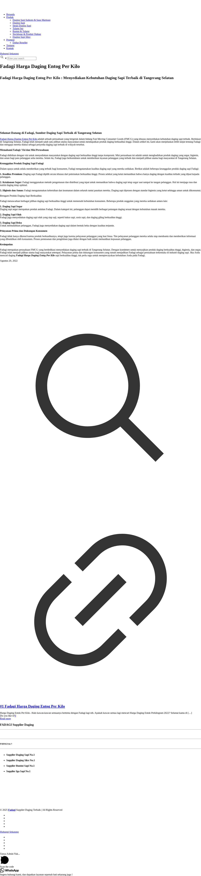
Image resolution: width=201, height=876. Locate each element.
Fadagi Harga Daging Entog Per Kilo (19, 139)
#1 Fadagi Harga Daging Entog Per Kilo (32, 706)
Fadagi (12, 810)
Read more (5, 718)
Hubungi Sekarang (9, 53)
